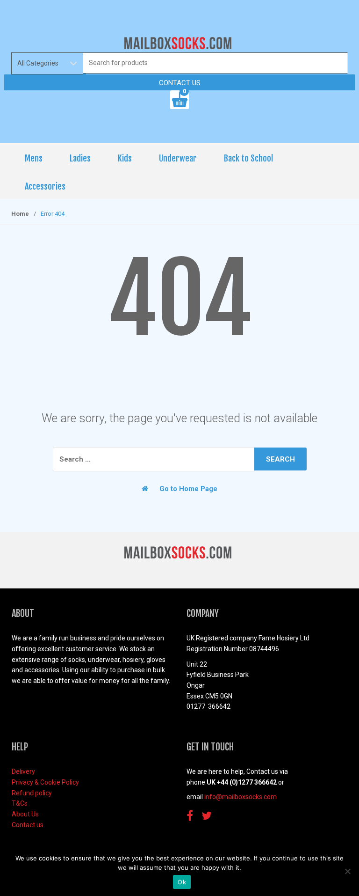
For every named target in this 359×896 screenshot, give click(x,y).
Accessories (45, 186)
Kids (125, 158)
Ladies (80, 158)
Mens (34, 158)
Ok (182, 882)
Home (20, 213)
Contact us (180, 83)
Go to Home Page (187, 489)
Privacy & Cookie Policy (45, 782)
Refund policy (32, 793)
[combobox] (215, 62)
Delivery (23, 771)
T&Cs (20, 803)
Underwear (178, 158)
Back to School (248, 158)
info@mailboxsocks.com (240, 797)
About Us (25, 814)
